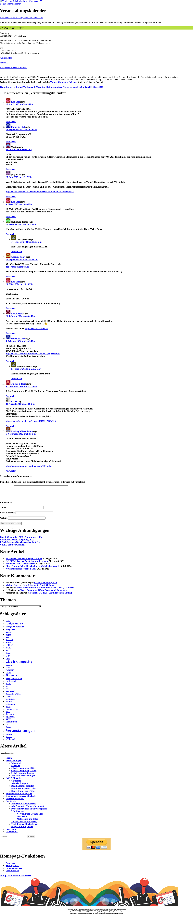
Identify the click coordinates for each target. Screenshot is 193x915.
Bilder (9, 644)
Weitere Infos (6, 58)
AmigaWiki (11, 629)
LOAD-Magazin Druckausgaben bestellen (20, 542)
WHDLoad (10, 739)
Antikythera (22, 17)
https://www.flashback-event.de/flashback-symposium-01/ (33, 353)
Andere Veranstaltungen (23, 775)
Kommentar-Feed (14, 868)
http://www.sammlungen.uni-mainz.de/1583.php (29, 466)
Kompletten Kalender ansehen (13, 67)
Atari (7, 637)
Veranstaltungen (20, 730)
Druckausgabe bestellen (22, 786)
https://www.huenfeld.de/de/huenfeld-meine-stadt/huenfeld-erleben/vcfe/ (40, 191)
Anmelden (11, 863)
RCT (8, 712)
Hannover (12, 675)
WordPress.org (13, 870)
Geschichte (22, 816)
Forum (9, 758)
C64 (8, 655)
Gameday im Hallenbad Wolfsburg (23, 87)
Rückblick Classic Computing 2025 (17, 539)
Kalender (15, 765)
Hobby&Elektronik (14, 679)
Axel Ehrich (17, 313)
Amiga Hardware (15, 626)
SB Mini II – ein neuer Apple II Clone (24, 558)
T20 (7, 724)
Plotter (8, 707)
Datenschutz (12, 831)
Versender (9, 737)
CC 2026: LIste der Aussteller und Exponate (27, 561)
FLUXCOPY (10, 670)
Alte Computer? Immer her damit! (28, 806)
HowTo (8, 684)
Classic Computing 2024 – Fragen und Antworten (43, 590)
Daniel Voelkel (18, 127)
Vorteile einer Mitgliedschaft (24, 824)
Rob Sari (15, 102)
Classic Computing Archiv (23, 770)
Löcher (8, 696)
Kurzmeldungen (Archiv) (23, 788)
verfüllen (9, 734)
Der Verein (11, 801)
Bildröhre (9, 648)
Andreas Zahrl (18, 257)
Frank (14, 401)
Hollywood (11, 681)
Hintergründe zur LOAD (23, 791)
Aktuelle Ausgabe (19, 783)
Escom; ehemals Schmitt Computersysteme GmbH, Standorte (44, 587)
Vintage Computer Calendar (64, 82)
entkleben (9, 665)
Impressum (11, 829)
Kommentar (6, 502)
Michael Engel (12, 585)
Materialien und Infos (27, 819)
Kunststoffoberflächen (13, 694)
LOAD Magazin (13, 778)
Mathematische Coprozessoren (20, 563)
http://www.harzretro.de (36, 328)
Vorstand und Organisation (30, 814)
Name (3, 507)
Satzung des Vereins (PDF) (24, 821)
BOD (7, 650)
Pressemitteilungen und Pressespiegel (29, 809)
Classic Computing (19, 661)
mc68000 (9, 701)
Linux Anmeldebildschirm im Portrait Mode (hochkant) (32, 566)
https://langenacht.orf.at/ (17, 267)
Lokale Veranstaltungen (10, 4)
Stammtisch (11, 722)
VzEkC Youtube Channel (12, 545)
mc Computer (10, 704)
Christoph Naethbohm (22, 431)
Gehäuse (8, 672)
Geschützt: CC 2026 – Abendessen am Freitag (50, 593)
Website (3, 518)
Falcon (8, 667)
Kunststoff (10, 691)
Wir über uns (17, 811)
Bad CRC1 (9, 640)
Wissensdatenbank (15, 798)
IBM (7, 689)
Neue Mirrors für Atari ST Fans (21, 569)
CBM (8, 659)
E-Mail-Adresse (7, 512)
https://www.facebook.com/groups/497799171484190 (31, 421)
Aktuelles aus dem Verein (23, 803)
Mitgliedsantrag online (22, 826)
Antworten (11, 121)
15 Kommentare (35, 17)
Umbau (8, 727)
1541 (8, 621)
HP (7, 686)
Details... (4, 62)
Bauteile (8, 642)
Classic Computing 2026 (45, 582)
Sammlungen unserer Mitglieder (21, 796)
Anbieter (9, 632)
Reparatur (10, 714)
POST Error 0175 (12, 709)
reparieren (10, 717)
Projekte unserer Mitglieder (19, 793)
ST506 (8, 719)
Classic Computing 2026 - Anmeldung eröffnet (22, 537)
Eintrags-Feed (12, 865)
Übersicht (16, 763)
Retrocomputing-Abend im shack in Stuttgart (74, 87)
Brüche (8, 653)
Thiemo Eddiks (18, 384)
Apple (8, 634)
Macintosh (10, 699)
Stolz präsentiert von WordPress (15, 875)
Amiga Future (14, 623)
